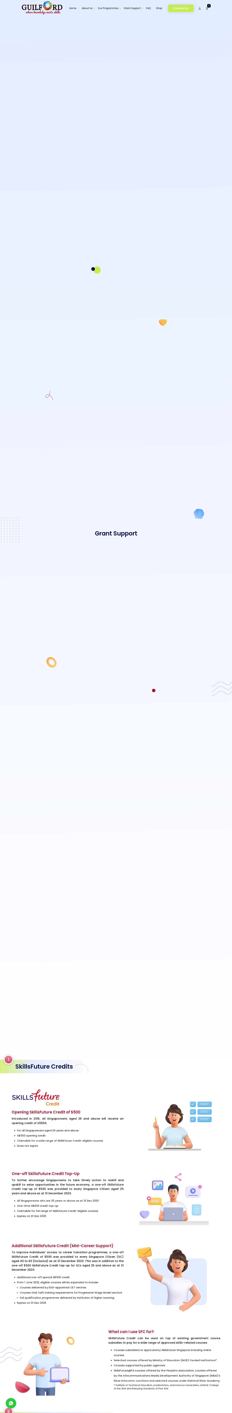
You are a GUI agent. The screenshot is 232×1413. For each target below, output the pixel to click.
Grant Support (132, 8)
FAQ (148, 8)
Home (72, 8)
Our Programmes (108, 8)
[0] (207, 8)
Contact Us (181, 8)
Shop (159, 8)
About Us (87, 8)
